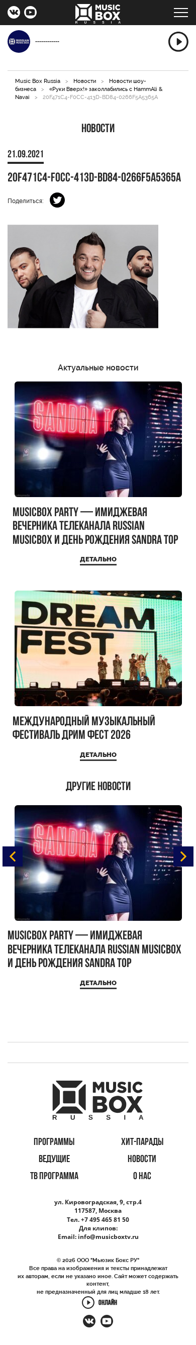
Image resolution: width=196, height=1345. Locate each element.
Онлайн (108, 1303)
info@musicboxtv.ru (108, 1236)
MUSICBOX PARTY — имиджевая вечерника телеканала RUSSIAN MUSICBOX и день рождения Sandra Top (95, 527)
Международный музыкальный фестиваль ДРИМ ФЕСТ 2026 (84, 729)
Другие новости (98, 787)
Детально (98, 559)
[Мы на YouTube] (30, 13)
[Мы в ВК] (14, 13)
